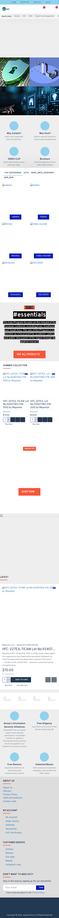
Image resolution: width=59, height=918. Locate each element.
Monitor (15, 255)
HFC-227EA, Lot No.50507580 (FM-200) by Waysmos (41, 404)
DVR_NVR (8, 177)
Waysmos (7, 412)
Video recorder (43, 255)
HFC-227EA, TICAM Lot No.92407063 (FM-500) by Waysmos (16, 404)
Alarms (43, 216)
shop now (28, 491)
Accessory (15, 294)
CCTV (26, 173)
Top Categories (12, 173)
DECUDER (43, 294)
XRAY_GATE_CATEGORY (42, 173)
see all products (28, 354)
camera (15, 216)
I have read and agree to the (25, 893)
